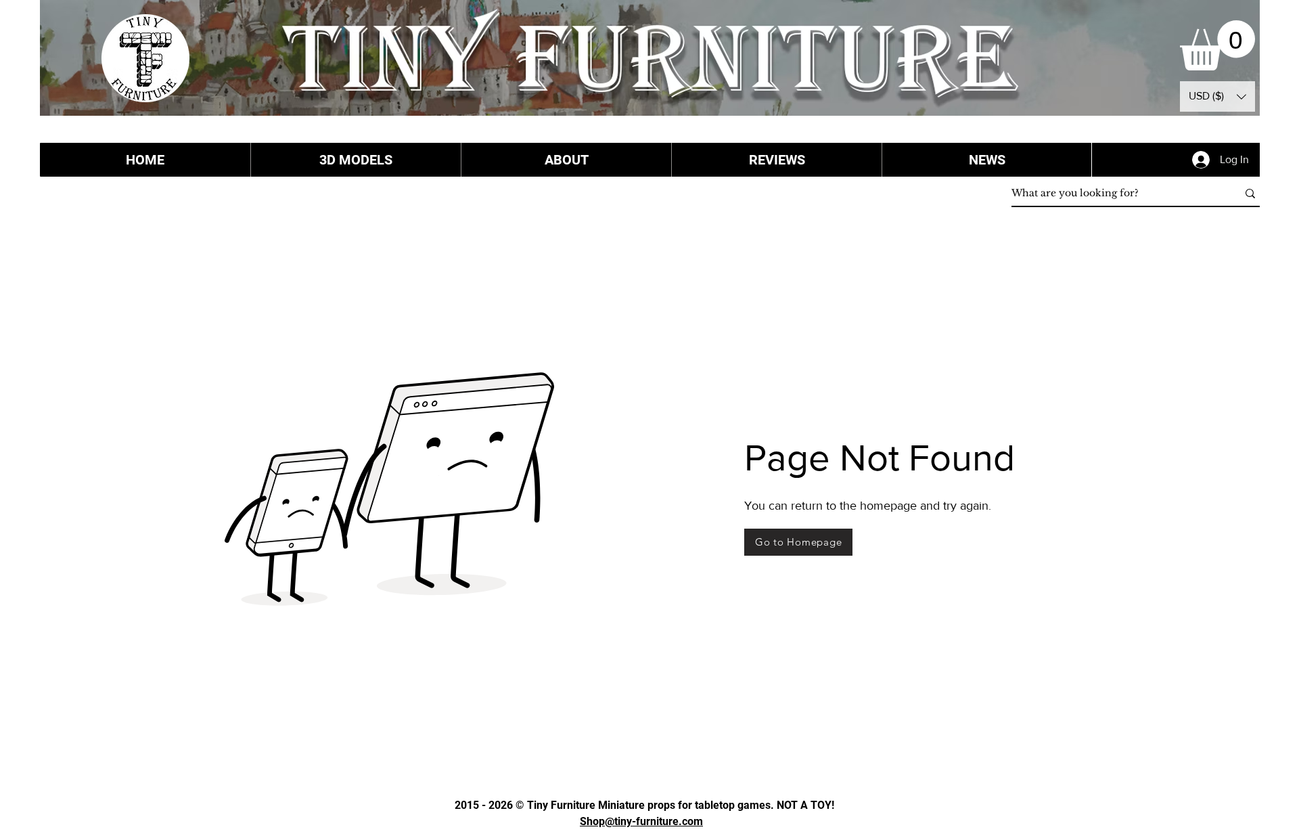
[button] (1217, 45)
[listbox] (1217, 96)
